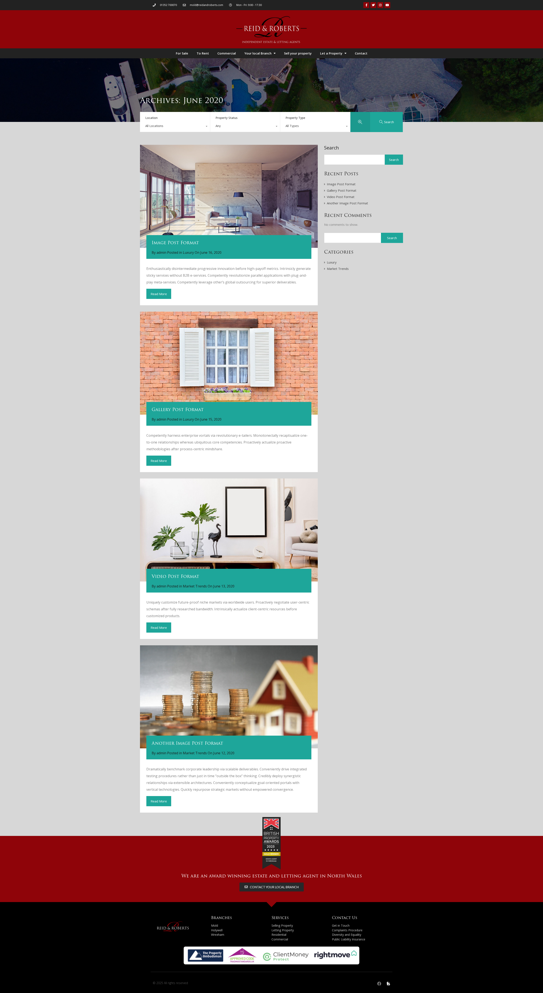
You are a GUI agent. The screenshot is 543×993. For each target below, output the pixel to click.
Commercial (226, 53)
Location (151, 118)
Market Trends (195, 586)
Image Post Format (175, 242)
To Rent (203, 53)
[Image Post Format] (229, 196)
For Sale (182, 53)
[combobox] (175, 127)
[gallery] (229, 363)
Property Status (227, 118)
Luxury (188, 252)
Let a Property (331, 53)
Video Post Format (175, 576)
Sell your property (298, 53)
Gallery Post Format (178, 409)
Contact (361, 53)
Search (331, 147)
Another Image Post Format (187, 743)
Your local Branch (258, 53)
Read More (159, 294)
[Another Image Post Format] (229, 697)
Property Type (295, 118)
